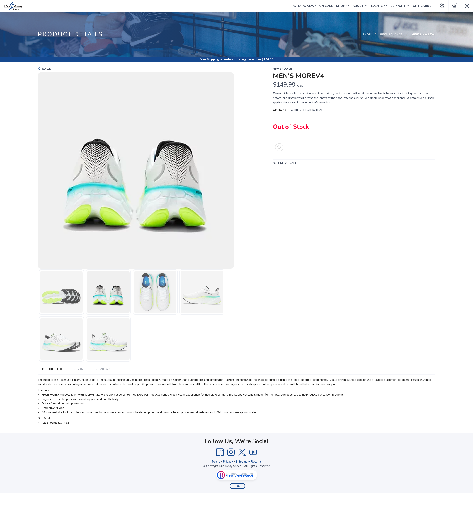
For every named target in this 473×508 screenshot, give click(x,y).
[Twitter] (242, 452)
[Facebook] (219, 452)
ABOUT (358, 6)
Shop (367, 34)
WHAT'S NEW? (304, 6)
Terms (216, 462)
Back (46, 69)
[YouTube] (253, 452)
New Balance (391, 34)
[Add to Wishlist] (279, 147)
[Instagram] (230, 452)
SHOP (340, 6)
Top (237, 486)
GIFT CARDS (422, 6)
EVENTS (377, 6)
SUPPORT (398, 6)
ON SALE (326, 6)
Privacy (228, 462)
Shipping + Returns (249, 462)
